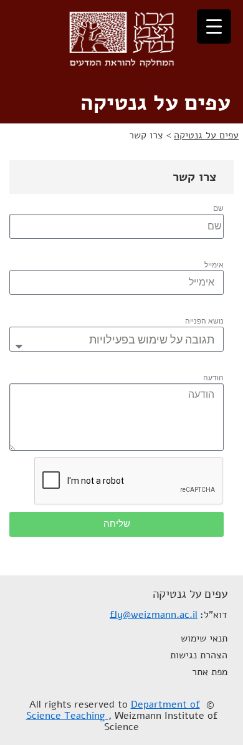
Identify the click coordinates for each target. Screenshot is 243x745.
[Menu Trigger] (214, 26)
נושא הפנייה (204, 321)
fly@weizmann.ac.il (154, 615)
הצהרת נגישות (198, 655)
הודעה (213, 377)
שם (218, 208)
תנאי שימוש (204, 638)
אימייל (214, 265)
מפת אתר (209, 672)
